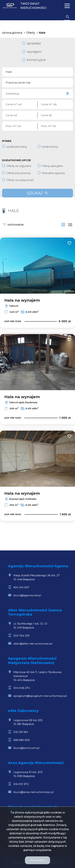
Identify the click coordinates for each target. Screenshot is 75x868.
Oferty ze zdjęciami (18, 166)
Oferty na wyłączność (20, 180)
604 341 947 (21, 587)
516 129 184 (20, 732)
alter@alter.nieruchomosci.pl (32, 643)
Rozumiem (37, 860)
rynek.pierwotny (16, 146)
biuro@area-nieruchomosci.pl (33, 792)
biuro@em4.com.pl (26, 748)
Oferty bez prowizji (18, 173)
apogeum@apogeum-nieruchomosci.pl (40, 695)
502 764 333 (21, 635)
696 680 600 (21, 740)
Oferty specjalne (52, 166)
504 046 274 (21, 688)
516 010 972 (21, 784)
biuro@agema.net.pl (27, 595)
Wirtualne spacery (53, 173)
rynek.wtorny (50, 146)
